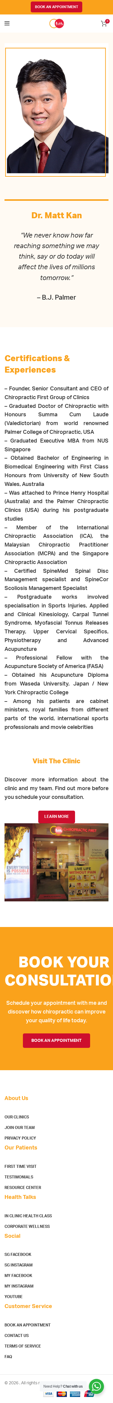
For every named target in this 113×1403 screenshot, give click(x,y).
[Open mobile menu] (7, 23)
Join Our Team (20, 1128)
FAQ (8, 1357)
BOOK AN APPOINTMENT (56, 7)
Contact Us (17, 1336)
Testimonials (19, 1177)
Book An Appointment (28, 1325)
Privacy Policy (20, 1138)
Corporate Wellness (27, 1227)
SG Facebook (18, 1255)
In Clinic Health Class (28, 1216)
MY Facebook (18, 1276)
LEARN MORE (56, 817)
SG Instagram (19, 1265)
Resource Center (23, 1188)
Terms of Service (23, 1346)
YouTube (14, 1297)
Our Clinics (17, 1117)
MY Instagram (19, 1286)
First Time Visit (20, 1167)
